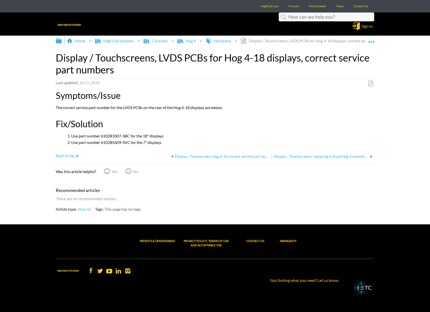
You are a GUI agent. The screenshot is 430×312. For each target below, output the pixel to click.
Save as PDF (370, 84)
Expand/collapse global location (371, 39)
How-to (84, 209)
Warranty (288, 241)
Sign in (367, 25)
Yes (114, 171)
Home (80, 40)
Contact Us (255, 241)
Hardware (222, 40)
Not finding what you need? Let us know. (304, 280)
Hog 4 (191, 40)
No (135, 171)
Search (284, 17)
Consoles (159, 40)
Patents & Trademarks (157, 241)
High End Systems (119, 40)
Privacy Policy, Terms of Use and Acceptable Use (206, 243)
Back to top (65, 155)
